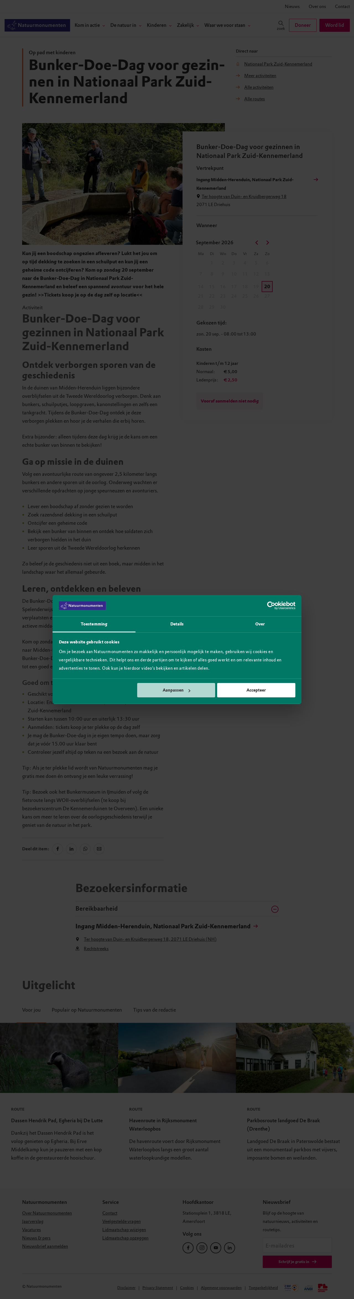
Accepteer (256, 690)
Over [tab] (260, 624)
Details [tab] (177, 624)
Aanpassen (173, 690)
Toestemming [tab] (94, 624)
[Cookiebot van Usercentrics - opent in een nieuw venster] (271, 606)
